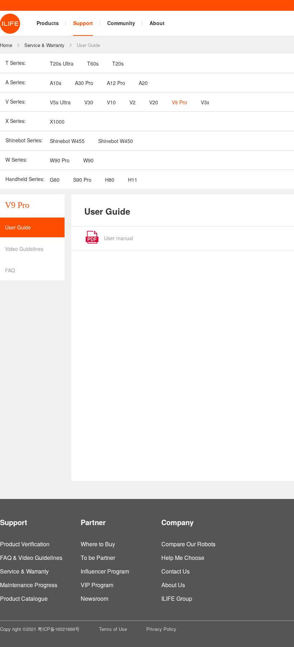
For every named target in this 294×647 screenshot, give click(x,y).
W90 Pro (60, 160)
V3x (205, 102)
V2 (132, 102)
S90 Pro (82, 179)
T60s (93, 63)
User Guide (88, 45)
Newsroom (94, 598)
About (157, 23)
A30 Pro (84, 82)
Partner (93, 522)
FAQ (10, 270)
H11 (132, 179)
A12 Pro (116, 82)
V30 (88, 102)
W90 (88, 160)
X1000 (57, 121)
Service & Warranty (44, 45)
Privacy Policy (161, 628)
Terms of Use (113, 628)
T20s (118, 63)
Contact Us (175, 571)
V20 (153, 102)
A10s (55, 82)
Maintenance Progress (28, 585)
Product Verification (24, 544)
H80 (109, 179)
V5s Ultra (60, 102)
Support (83, 23)
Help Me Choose (182, 557)
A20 (143, 82)
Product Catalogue (24, 598)
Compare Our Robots (188, 544)
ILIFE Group (176, 598)
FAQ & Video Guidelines (31, 557)
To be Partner (98, 557)
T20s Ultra (62, 63)
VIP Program (97, 585)
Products (48, 23)
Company (177, 522)
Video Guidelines (24, 248)
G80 (55, 179)
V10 (111, 102)
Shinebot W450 (115, 140)
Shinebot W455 (67, 140)
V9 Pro (179, 102)
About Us (173, 585)
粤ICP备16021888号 (59, 628)
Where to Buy (98, 544)
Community (121, 23)
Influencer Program (105, 571)
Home (6, 45)
